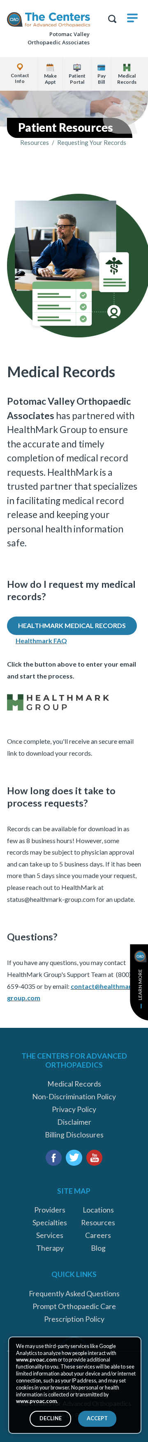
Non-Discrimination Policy (74, 1096)
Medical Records (74, 1084)
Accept (97, 1418)
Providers (49, 1210)
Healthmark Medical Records (72, 625)
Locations (98, 1210)
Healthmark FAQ (41, 640)
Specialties (49, 1222)
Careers (98, 1235)
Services (49, 1235)
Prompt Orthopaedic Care (74, 1306)
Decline (50, 1418)
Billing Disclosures (74, 1134)
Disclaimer (74, 1122)
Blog (98, 1248)
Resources (34, 142)
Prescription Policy (74, 1319)
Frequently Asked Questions (74, 1293)
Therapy (50, 1248)
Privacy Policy (74, 1109)
